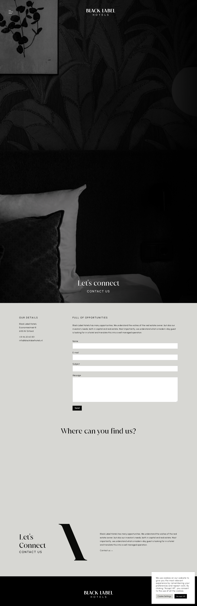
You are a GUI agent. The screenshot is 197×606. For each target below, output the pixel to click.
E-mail (76, 352)
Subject (76, 364)
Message (77, 375)
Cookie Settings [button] (164, 596)
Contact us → (106, 550)
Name (75, 341)
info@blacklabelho (28, 340)
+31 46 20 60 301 (26, 337)
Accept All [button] (180, 596)
